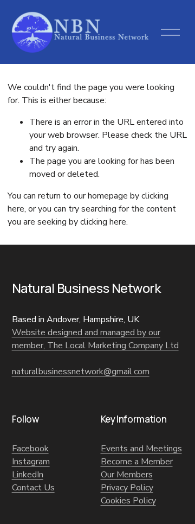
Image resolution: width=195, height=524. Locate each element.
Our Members (127, 475)
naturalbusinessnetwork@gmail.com (81, 372)
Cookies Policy (128, 501)
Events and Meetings (141, 449)
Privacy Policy (127, 488)
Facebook (30, 449)
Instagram (31, 462)
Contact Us (33, 488)
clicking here (103, 222)
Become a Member (137, 462)
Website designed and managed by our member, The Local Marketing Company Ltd (95, 339)
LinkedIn (27, 475)
